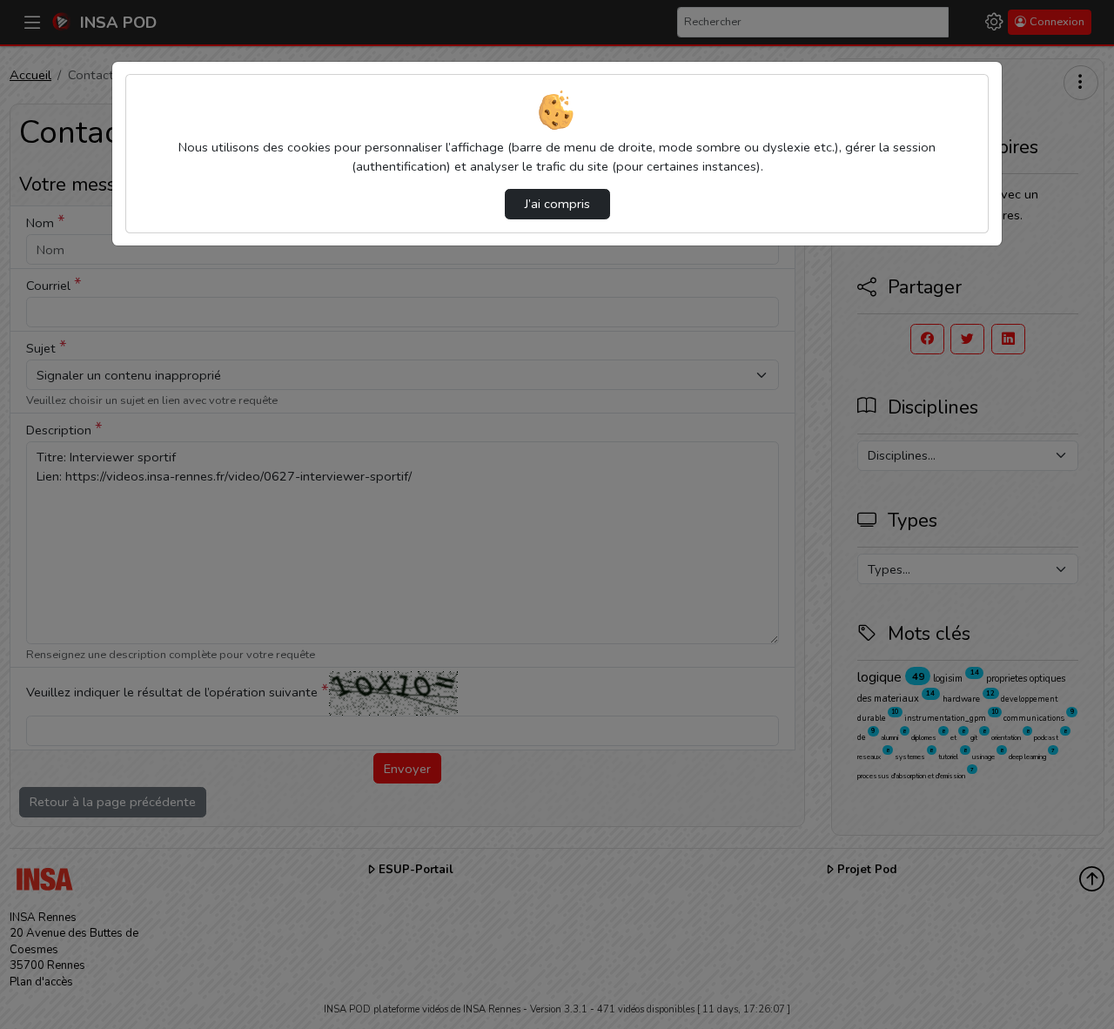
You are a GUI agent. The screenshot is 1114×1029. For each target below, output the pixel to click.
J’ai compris (557, 203)
